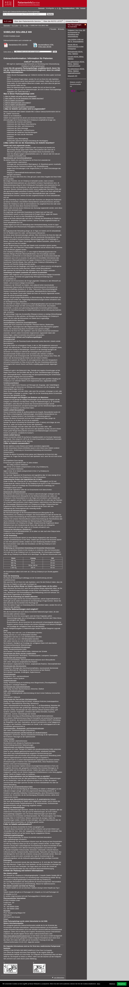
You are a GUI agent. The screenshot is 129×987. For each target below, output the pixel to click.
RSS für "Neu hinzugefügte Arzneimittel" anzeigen (85, 24)
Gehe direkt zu (8, 52)
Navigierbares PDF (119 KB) (18, 45)
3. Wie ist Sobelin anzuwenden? (14, 100)
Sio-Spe (25, 25)
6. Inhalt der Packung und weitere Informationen (19, 107)
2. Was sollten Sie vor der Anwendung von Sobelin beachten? (24, 98)
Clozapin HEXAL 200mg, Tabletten (76, 58)
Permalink (53, 29)
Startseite (41, 8)
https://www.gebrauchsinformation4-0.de (17, 936)
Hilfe (77, 8)
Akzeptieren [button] (121, 984)
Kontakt (82, 8)
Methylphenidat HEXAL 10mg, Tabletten (75, 53)
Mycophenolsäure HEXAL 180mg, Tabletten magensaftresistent (76, 71)
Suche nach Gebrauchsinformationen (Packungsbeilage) (21, 11)
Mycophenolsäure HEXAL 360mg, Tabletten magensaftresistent (76, 64)
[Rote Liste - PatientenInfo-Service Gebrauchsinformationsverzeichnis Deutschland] (21, 6)
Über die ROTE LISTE (53, 21)
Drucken (61, 29)
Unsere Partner (72, 21)
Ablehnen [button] (112, 984)
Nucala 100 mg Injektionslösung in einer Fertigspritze (76, 47)
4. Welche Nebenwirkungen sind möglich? (17, 103)
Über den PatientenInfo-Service (27, 21)
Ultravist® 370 (72, 76)
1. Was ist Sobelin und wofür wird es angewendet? (20, 96)
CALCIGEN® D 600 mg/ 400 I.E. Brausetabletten (75, 40)
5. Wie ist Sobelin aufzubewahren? (15, 105)
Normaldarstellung (68, 8)
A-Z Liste (8, 21)
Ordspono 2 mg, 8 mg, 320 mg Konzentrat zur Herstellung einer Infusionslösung (76, 33)
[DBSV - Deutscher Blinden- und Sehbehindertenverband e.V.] (78, 93)
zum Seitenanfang (59, 977)
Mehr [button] (98, 984)
